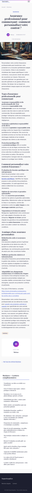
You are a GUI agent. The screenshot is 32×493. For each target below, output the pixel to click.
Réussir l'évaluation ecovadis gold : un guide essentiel (15, 441)
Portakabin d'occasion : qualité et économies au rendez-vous (13, 411)
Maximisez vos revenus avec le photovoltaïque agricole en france (13, 395)
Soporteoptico (7, 478)
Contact (15, 483)
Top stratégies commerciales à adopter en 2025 (16, 436)
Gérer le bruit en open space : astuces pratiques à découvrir (14, 389)
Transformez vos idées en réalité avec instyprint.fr (14, 384)
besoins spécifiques (8, 179)
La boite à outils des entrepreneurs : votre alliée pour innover (16, 463)
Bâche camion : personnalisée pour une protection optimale (15, 405)
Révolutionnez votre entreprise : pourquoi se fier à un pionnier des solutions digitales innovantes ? (16, 417)
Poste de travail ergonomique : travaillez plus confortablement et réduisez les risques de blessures (15, 430)
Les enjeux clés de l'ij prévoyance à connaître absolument (14, 458)
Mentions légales (6, 483)
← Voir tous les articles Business (11, 362)
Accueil (3, 7)
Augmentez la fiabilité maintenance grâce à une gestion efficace (15, 452)
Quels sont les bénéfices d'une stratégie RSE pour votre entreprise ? (15, 447)
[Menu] (28, 1)
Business (9, 7)
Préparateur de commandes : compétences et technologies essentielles (16, 423)
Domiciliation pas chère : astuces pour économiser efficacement (15, 400)
